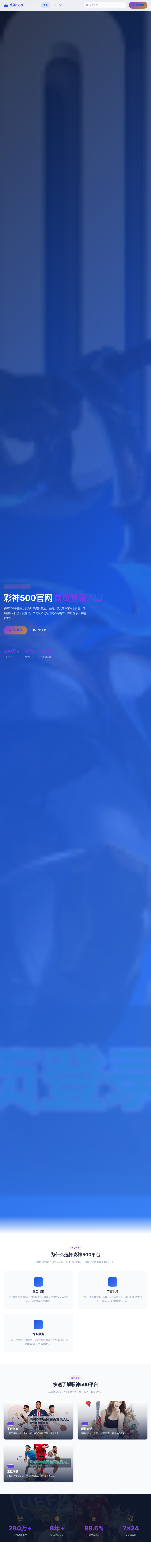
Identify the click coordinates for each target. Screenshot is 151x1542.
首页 (45, 5)
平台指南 (58, 5)
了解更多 (41, 630)
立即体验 (140, 5)
